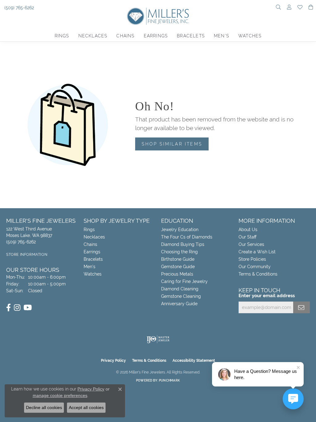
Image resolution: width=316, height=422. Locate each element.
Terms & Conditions (258, 274)
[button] (278, 7)
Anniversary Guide (179, 303)
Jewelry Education (179, 229)
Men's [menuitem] (89, 266)
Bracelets (191, 35)
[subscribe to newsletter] (301, 307)
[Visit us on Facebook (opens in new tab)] (8, 307)
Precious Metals (177, 274)
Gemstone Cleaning (181, 296)
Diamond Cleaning (179, 288)
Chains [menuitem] (90, 244)
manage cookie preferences (60, 395)
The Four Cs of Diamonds (186, 236)
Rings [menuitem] (89, 229)
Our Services (251, 244)
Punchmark (169, 380)
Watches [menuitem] (93, 274)
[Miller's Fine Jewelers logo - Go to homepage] (158, 19)
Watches (249, 35)
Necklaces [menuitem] (94, 236)
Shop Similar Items (172, 143)
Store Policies (252, 259)
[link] (18, 7)
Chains (125, 35)
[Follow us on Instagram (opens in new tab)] (17, 307)
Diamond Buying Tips (182, 244)
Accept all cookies (86, 407)
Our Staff (247, 236)
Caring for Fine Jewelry (184, 281)
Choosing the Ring (179, 251)
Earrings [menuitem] (92, 251)
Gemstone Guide (178, 266)
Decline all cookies (44, 407)
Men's (221, 35)
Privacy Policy (113, 360)
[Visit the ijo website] (158, 339)
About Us (248, 229)
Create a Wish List (257, 251)
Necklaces (92, 35)
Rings (62, 35)
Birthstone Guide (177, 259)
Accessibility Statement (194, 360)
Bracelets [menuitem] (93, 259)
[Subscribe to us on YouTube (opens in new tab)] (27, 307)
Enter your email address (267, 295)
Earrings (156, 35)
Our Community (255, 266)
